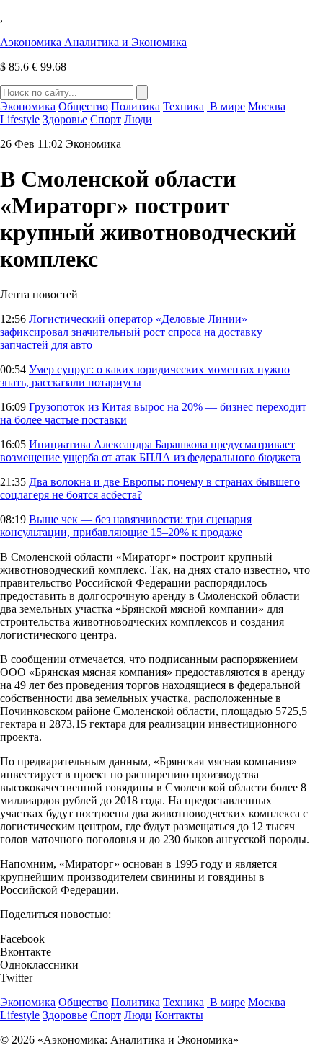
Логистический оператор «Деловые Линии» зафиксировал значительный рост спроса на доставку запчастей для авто (131, 332)
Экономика (28, 106)
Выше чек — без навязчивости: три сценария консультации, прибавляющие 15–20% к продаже (126, 525)
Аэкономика (93, 42)
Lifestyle (20, 119)
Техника (183, 106)
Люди (138, 119)
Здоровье (65, 119)
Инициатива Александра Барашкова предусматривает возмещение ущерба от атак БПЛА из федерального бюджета (150, 450)
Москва (266, 106)
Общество (83, 106)
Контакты (179, 1015)
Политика (135, 106)
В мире (226, 106)
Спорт (105, 119)
